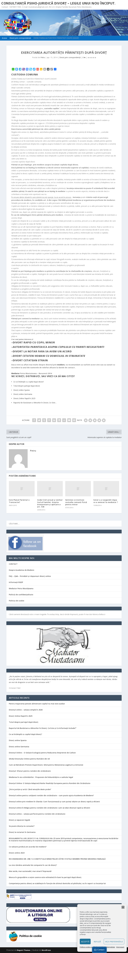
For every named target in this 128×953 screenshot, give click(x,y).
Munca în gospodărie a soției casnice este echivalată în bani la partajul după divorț (45, 877)
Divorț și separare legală (19, 820)
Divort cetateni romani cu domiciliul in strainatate (49, 356)
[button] (123, 907)
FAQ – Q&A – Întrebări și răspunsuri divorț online (30, 576)
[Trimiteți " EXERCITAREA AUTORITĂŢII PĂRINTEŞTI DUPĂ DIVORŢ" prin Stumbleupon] (64, 420)
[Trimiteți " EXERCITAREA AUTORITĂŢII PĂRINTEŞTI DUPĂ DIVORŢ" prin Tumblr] (44, 420)
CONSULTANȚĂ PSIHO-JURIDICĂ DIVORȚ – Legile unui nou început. (58, 3)
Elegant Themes (23, 950)
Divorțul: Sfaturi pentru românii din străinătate (30, 771)
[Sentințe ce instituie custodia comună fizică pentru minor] (78, 488)
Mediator (15, 373)
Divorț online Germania (19, 746)
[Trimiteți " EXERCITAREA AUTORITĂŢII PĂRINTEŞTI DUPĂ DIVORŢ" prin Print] (74, 420)
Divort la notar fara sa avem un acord (42, 351)
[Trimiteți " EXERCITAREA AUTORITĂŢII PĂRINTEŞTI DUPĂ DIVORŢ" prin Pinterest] (49, 420)
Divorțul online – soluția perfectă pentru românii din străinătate (37, 814)
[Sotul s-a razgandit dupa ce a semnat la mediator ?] (106, 488)
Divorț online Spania (17, 740)
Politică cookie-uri (86, 947)
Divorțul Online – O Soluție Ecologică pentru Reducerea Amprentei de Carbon (42, 752)
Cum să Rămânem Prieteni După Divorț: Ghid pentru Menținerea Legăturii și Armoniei (46, 765)
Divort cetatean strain (30, 360)
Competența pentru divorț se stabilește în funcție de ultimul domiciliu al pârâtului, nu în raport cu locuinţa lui (57, 883)
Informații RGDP (16, 582)
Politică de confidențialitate (21, 594)
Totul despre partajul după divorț (23, 722)
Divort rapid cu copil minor (34, 342)
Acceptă (85, 941)
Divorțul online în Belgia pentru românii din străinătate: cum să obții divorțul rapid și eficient (49, 808)
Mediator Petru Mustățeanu (21, 588)
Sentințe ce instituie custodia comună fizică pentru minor (76, 502)
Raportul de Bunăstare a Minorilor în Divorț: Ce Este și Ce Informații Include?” (42, 728)
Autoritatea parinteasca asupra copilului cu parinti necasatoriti (58, 347)
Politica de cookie (16, 600)
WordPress (46, 950)
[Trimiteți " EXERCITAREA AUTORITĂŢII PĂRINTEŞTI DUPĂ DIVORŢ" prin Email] (69, 420)
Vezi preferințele (114, 941)
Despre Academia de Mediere (21, 570)
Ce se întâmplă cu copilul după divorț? (25, 734)
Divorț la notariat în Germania (22, 832)
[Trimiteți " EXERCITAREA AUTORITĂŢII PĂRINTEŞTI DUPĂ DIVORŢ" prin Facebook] (34, 420)
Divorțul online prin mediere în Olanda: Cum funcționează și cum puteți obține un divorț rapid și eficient (54, 801)
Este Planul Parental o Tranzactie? (19, 501)
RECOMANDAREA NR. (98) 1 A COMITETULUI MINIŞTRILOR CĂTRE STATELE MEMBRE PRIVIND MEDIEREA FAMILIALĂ (57, 859)
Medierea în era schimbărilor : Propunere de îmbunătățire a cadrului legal (41, 777)
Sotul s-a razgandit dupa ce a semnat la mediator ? (105, 501)
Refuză (97, 941)
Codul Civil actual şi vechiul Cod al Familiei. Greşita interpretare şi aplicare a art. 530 (49, 503)
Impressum (120, 947)
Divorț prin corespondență (70, 57)
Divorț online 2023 (16, 853)
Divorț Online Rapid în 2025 (20, 716)
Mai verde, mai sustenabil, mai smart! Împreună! (30, 871)
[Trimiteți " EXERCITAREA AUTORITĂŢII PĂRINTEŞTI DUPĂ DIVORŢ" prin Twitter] (39, 420)
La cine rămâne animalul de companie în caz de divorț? (33, 865)
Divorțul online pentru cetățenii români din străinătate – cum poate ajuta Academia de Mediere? (51, 795)
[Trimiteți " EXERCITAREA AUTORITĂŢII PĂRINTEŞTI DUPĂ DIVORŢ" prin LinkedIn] (54, 420)
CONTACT (13, 564)
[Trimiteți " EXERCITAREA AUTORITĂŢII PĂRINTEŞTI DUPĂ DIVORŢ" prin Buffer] (59, 420)
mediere (61, 364)
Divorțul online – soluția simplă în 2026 (25, 710)
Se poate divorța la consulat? (21, 826)
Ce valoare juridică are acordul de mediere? (27, 847)
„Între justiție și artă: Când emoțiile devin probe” (30, 789)
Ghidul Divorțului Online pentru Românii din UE (29, 759)
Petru (42, 57)
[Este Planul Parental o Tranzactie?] (21, 488)
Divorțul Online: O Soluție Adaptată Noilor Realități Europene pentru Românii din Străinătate (49, 783)
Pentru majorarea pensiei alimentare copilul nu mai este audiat (37, 703)
